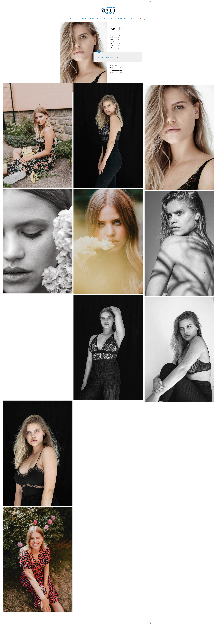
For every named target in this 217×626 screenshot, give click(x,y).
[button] (144, 19)
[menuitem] (140, 19)
